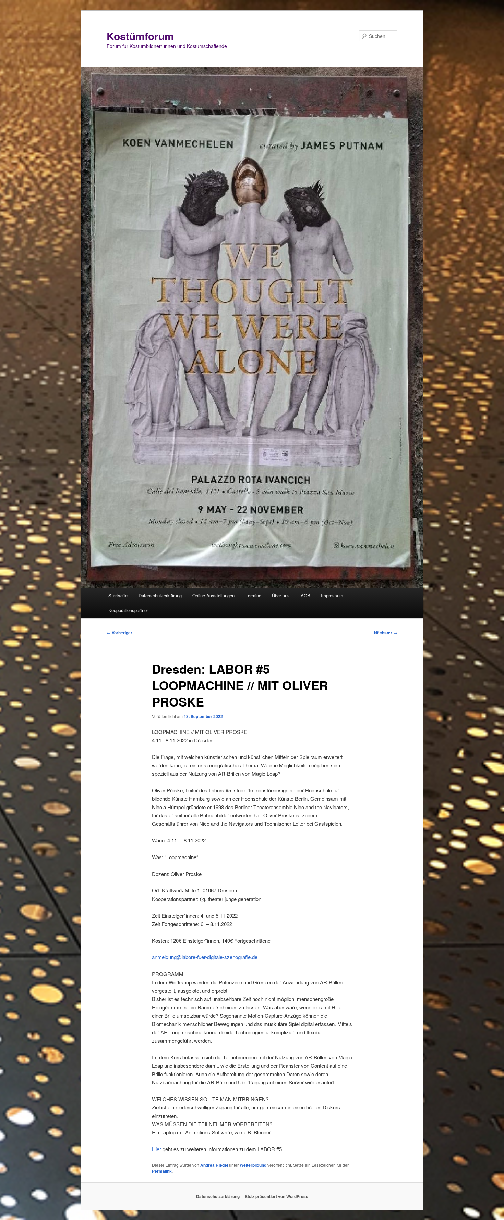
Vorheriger (119, 633)
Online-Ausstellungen (213, 595)
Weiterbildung (253, 1165)
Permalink (162, 1171)
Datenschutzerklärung (160, 595)
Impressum (332, 595)
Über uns (281, 595)
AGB (305, 595)
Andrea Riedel (214, 1165)
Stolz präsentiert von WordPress (276, 1196)
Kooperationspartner (128, 610)
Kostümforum (140, 35)
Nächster (385, 633)
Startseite (118, 595)
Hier (156, 1149)
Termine (253, 595)
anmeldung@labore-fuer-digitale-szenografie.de (204, 957)
